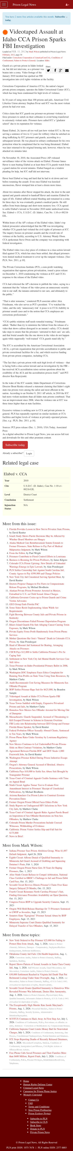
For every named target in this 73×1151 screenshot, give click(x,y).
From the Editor (17, 553)
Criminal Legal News (33, 1087)
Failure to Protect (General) (25, 60)
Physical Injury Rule (54, 995)
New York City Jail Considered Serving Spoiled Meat (35, 576)
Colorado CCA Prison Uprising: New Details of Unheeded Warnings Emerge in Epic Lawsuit (37, 565)
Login (29, 453)
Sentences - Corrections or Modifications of (32, 1025)
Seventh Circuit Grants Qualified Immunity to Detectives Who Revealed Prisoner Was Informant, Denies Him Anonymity (39, 989)
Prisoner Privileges (34, 1060)
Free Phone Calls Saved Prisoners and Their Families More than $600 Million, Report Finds (37, 1054)
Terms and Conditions (38, 1106)
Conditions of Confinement (26, 1022)
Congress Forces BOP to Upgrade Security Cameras (34, 901)
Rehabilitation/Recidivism (53, 1060)
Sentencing (59, 1032)
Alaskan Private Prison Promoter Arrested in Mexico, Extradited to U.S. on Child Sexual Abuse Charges (35, 592)
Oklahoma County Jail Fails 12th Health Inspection (33, 953)
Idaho (47, 60)
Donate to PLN (37, 1128)
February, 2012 (9, 54)
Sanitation (13, 961)
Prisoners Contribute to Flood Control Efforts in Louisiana (37, 556)
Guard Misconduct (54, 967)
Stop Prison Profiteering (40, 1110)
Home (26, 1081)
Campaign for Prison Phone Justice (40, 1091)
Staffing (58, 957)
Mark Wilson (34, 51)
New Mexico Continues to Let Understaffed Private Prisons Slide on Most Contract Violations (37, 745)
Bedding (22, 961)
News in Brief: (16, 836)
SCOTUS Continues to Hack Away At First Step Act (34, 1018)
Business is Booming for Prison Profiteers (29, 559)
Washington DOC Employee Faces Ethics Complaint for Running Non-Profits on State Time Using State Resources (37, 674)
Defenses (21, 947)
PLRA (41, 1022)
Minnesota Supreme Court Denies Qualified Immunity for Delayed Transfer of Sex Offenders (37, 924)
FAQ (30, 1103)
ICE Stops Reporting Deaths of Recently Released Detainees (38, 1039)
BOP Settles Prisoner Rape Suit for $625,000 (31, 689)
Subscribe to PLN (38, 1118)
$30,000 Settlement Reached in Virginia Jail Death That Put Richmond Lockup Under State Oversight (38, 976)
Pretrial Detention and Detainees (55, 1036)
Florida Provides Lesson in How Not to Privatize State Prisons (39, 529)
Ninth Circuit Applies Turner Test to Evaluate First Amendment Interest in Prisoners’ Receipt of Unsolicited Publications (36, 788)
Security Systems (32, 1012)
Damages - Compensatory (37, 947)
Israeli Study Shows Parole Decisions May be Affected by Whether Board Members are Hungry (37, 537)
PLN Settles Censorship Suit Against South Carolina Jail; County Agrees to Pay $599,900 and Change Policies (36, 571)
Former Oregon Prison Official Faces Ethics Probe (33, 802)
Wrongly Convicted (32, 1094)
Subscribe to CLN (39, 1122)
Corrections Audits (23, 957)
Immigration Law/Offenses (31, 1046)
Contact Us (33, 1099)
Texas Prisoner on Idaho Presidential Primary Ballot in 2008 (38, 665)
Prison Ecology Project (39, 1113)
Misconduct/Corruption (32, 1042)
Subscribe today (15, 445)
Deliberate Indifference (31, 950)
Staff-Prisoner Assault (36, 967)
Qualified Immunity (17, 998)
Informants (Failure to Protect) (38, 998)
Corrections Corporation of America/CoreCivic (31, 57)
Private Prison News (40, 1132)
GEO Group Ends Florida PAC (24, 604)
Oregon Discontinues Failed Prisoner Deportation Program (37, 621)
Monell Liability (45, 984)
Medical (46, 1042)
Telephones (13, 1063)
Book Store (35, 1125)
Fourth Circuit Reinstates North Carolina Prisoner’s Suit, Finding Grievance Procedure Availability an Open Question (38, 893)
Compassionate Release (60, 1025)
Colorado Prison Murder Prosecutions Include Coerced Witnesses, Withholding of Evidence (35, 824)
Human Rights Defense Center (37, 1084)
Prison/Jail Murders (39, 1008)
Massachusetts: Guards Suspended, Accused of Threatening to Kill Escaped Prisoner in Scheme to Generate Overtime (38, 718)
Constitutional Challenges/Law (29, 1036)
